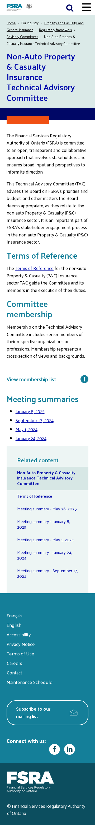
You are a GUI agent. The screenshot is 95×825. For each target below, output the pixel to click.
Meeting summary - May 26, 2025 (47, 508)
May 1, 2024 (26, 429)
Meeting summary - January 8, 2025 (43, 524)
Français (14, 615)
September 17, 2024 (35, 420)
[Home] (20, 7)
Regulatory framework (55, 30)
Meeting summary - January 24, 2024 (44, 555)
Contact (14, 672)
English (14, 625)
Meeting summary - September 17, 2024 (47, 573)
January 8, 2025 (30, 411)
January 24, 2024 (31, 438)
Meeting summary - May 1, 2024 (45, 539)
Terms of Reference (34, 268)
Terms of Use (20, 653)
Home (11, 23)
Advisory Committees (22, 37)
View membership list (31, 379)
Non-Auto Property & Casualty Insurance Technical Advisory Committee (46, 478)
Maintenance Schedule (30, 682)
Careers (14, 663)
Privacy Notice (21, 644)
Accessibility (19, 634)
